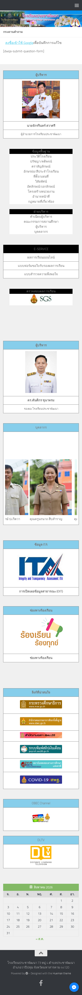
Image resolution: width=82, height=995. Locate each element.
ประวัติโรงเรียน (41, 156)
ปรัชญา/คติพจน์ (41, 161)
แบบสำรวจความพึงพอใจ (41, 274)
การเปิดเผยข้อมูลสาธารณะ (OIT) (41, 591)
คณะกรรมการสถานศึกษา (41, 222)
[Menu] (76, 5)
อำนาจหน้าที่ (41, 196)
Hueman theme (62, 973)
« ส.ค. (40, 939)
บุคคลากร (41, 232)
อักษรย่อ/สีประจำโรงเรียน (41, 171)
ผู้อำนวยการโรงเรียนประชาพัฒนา (41, 134)
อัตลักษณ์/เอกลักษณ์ (41, 186)
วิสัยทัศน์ (41, 181)
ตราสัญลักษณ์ (41, 166)
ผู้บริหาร (41, 75)
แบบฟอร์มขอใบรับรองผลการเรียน (41, 266)
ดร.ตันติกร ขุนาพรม (41, 400)
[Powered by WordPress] (26, 973)
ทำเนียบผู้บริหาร (41, 217)
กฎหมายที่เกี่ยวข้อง (41, 201)
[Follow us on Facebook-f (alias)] (41, 983)
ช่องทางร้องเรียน (41, 658)
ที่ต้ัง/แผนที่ (41, 176)
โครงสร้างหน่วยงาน (41, 191)
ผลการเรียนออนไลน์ (41, 257)
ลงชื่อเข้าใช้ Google (19, 43)
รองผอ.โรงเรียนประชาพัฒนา (41, 408)
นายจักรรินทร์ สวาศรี (41, 126)
